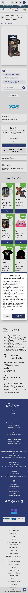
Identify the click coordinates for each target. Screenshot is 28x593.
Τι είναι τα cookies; (9, 310)
